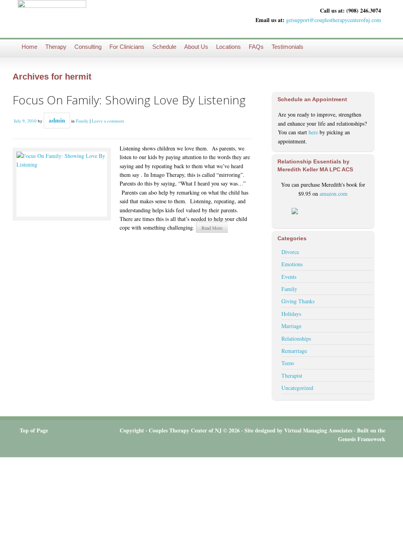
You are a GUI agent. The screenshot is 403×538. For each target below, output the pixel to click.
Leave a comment (108, 121)
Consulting (88, 46)
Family (82, 121)
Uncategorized (297, 387)
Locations (228, 46)
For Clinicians (126, 46)
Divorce (290, 252)
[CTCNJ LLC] (52, 18)
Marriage (291, 326)
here (313, 132)
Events (288, 276)
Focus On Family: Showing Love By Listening (129, 100)
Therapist (291, 375)
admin (57, 120)
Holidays (291, 313)
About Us (196, 46)
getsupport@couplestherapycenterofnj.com (333, 20)
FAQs (256, 46)
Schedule (164, 46)
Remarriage (294, 350)
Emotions (292, 264)
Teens (287, 363)
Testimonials (287, 46)
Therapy (56, 46)
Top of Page (34, 430)
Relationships (296, 338)
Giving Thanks (297, 301)
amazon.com (334, 193)
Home (29, 46)
